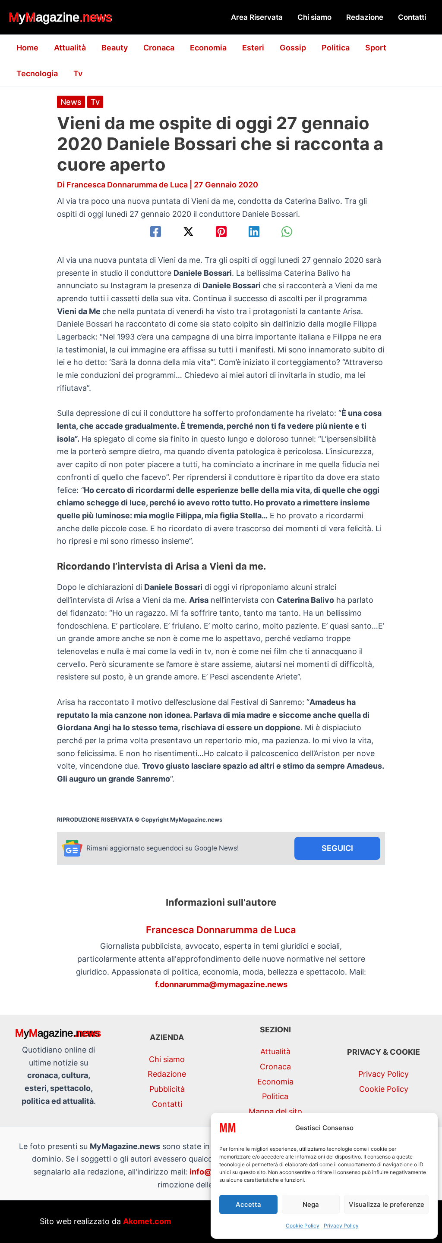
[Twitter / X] (188, 231)
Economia (208, 47)
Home (27, 47)
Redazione (364, 17)
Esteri (253, 47)
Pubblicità (167, 1088)
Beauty (114, 47)
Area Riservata (257, 17)
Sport (375, 47)
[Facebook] (155, 231)
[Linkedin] (254, 231)
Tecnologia (37, 73)
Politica (336, 47)
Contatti (412, 17)
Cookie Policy (302, 1225)
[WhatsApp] (287, 231)
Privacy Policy (341, 1225)
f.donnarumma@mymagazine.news (221, 984)
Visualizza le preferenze (386, 1204)
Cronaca (158, 47)
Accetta (248, 1204)
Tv (77, 73)
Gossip (293, 47)
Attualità (70, 47)
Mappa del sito (275, 1111)
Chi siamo (314, 17)
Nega (311, 1204)
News (71, 101)
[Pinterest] (221, 231)
